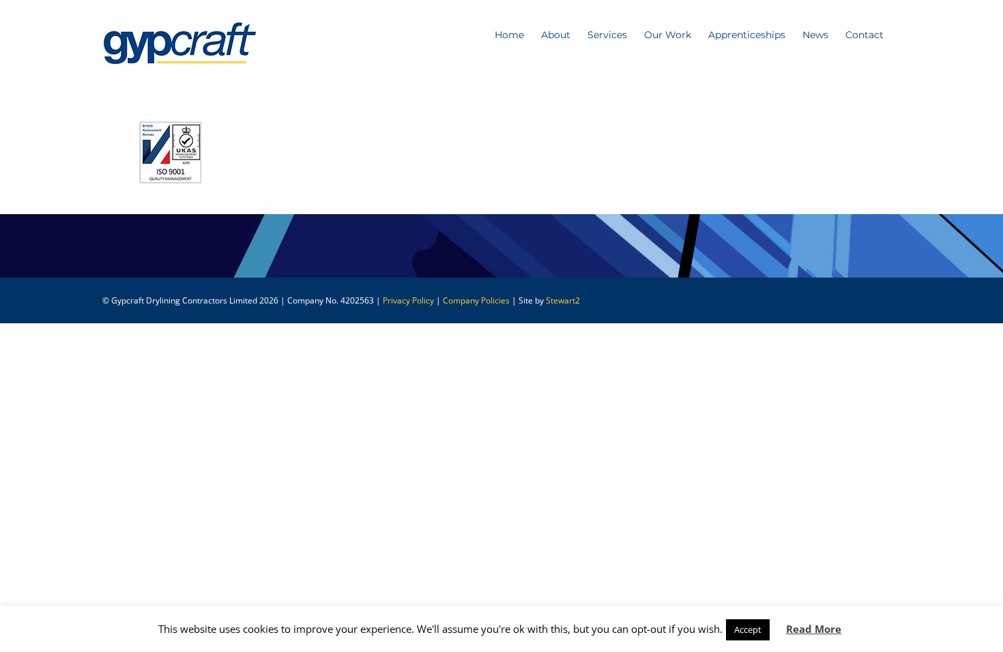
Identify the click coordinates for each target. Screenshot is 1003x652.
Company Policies (476, 300)
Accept (747, 629)
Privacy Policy (408, 300)
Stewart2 (563, 300)
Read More (813, 629)
